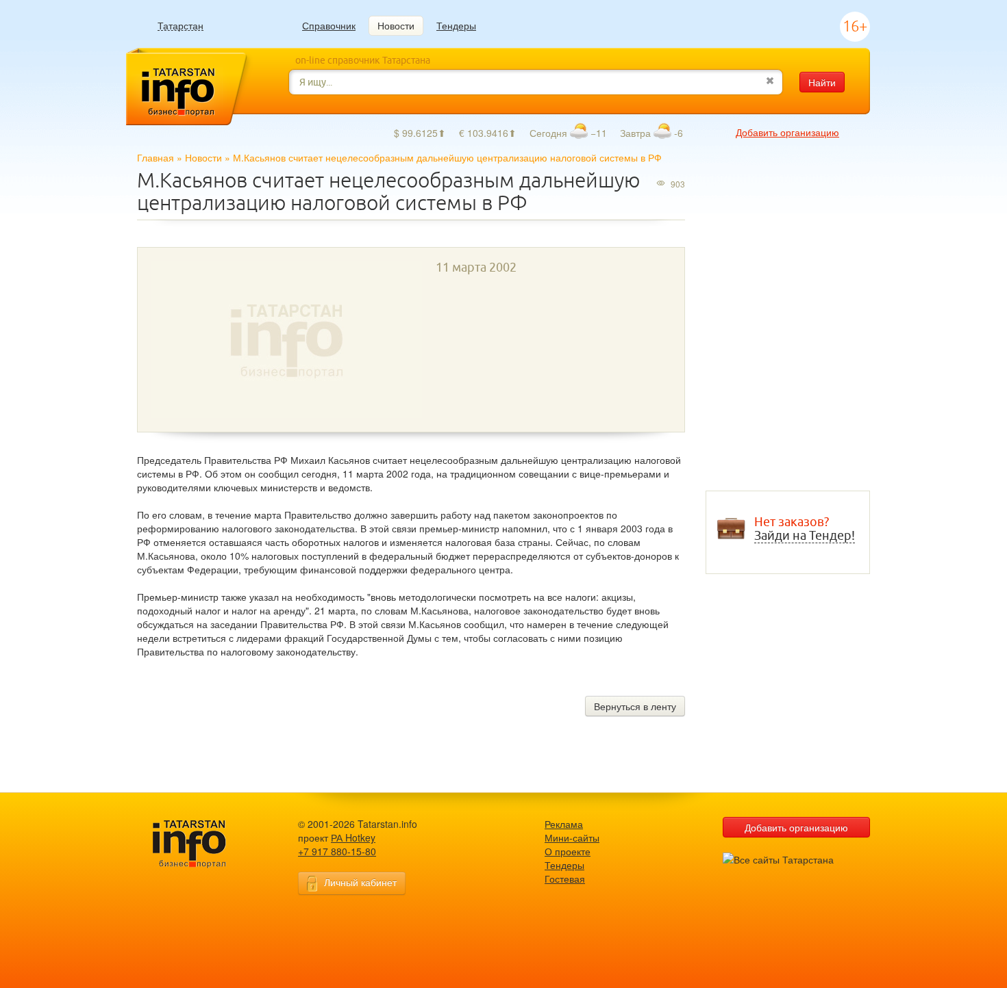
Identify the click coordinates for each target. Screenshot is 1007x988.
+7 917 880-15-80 (337, 851)
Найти (822, 82)
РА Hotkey (353, 837)
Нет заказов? (804, 529)
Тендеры (456, 25)
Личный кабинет (360, 882)
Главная (155, 157)
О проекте (567, 851)
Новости (395, 25)
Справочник (329, 25)
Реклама (564, 824)
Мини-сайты (572, 837)
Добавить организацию (787, 132)
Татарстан (180, 26)
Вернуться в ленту (635, 706)
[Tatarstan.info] (202, 842)
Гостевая (565, 878)
